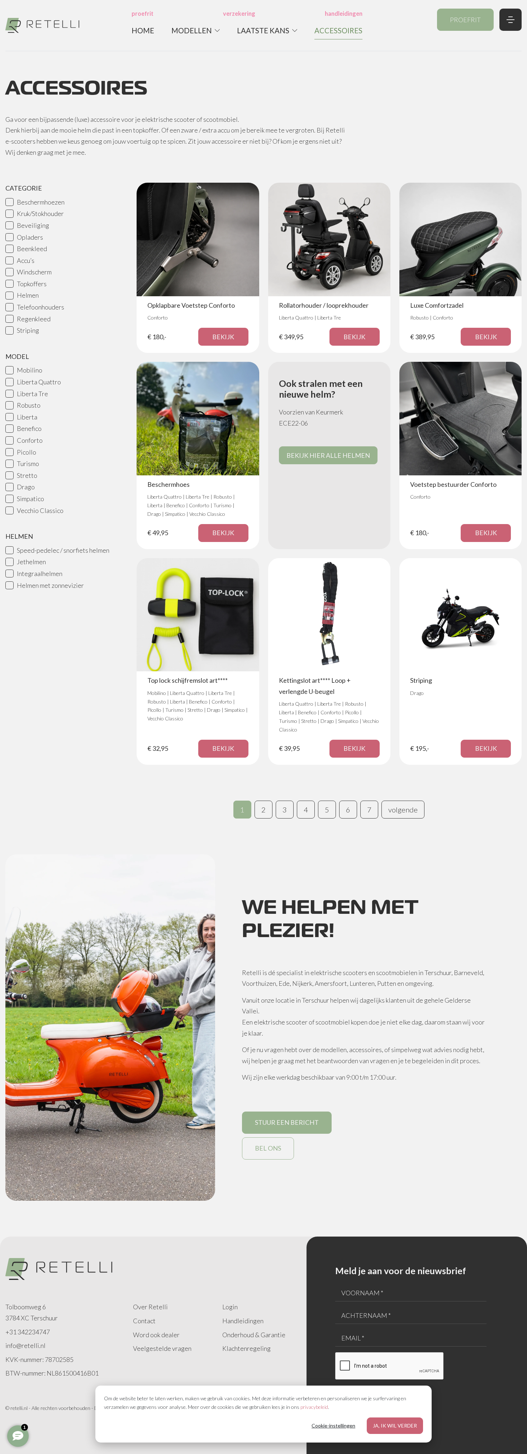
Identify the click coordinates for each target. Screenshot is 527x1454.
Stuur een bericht (287, 1122)
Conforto (30, 440)
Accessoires (338, 30)
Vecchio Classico (40, 510)
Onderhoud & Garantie (253, 1335)
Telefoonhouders (40, 307)
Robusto (29, 405)
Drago (26, 487)
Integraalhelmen (39, 573)
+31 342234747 (27, 1332)
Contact (144, 1321)
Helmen (28, 295)
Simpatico (30, 499)
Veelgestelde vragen (162, 1348)
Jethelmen (31, 562)
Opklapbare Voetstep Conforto (191, 305)
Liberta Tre (32, 394)
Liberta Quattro (39, 382)
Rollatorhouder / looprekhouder (324, 305)
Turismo (28, 463)
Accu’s (25, 260)
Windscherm (34, 272)
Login (230, 1307)
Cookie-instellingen (333, 1425)
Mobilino (29, 370)
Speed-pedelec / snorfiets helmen (63, 550)
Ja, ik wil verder (395, 1425)
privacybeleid (314, 1407)
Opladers (30, 237)
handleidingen (343, 13)
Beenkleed (32, 249)
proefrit (142, 13)
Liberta (27, 417)
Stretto (27, 475)
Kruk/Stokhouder (40, 213)
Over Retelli (150, 1307)
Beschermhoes (168, 484)
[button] (195, 30)
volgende (403, 809)
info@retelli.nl (25, 1345)
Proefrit (465, 20)
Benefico (29, 428)
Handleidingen (243, 1321)
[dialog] (263, 1414)
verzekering (239, 13)
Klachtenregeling (246, 1348)
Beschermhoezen (41, 202)
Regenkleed (34, 319)
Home (143, 30)
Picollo (26, 452)
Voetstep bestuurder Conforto (453, 484)
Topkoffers (32, 284)
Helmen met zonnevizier (50, 585)
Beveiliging (33, 225)
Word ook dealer (156, 1335)
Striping (28, 330)
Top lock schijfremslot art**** (187, 680)
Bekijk (223, 337)
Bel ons (268, 1148)
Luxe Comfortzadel (437, 305)
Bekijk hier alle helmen (328, 455)
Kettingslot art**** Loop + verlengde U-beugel (315, 685)
